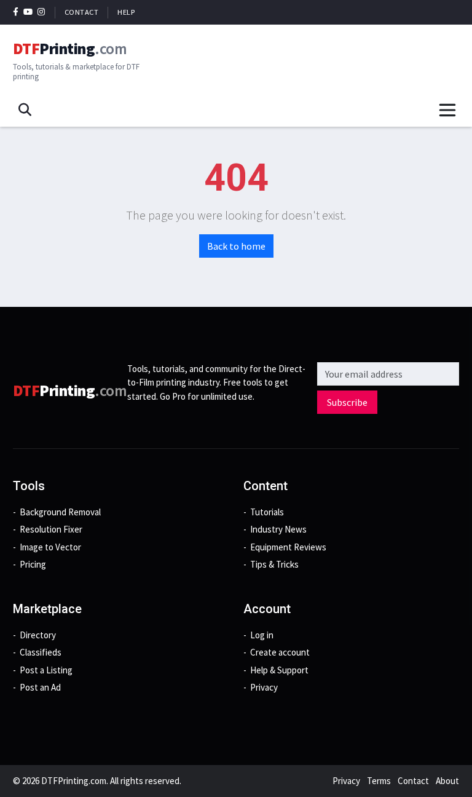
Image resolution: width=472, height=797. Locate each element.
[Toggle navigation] (447, 110)
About (447, 781)
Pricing (33, 564)
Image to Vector (50, 547)
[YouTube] (28, 12)
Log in (261, 635)
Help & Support (279, 670)
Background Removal (60, 512)
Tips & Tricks (274, 564)
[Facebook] (15, 12)
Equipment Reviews (288, 547)
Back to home (236, 246)
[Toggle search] (24, 110)
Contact (82, 12)
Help (126, 12)
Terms (379, 781)
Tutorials (267, 512)
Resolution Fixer (51, 529)
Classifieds (40, 652)
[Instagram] (41, 12)
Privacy (264, 687)
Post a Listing (46, 670)
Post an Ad (40, 687)
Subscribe (347, 402)
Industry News (278, 529)
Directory (38, 635)
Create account (280, 652)
